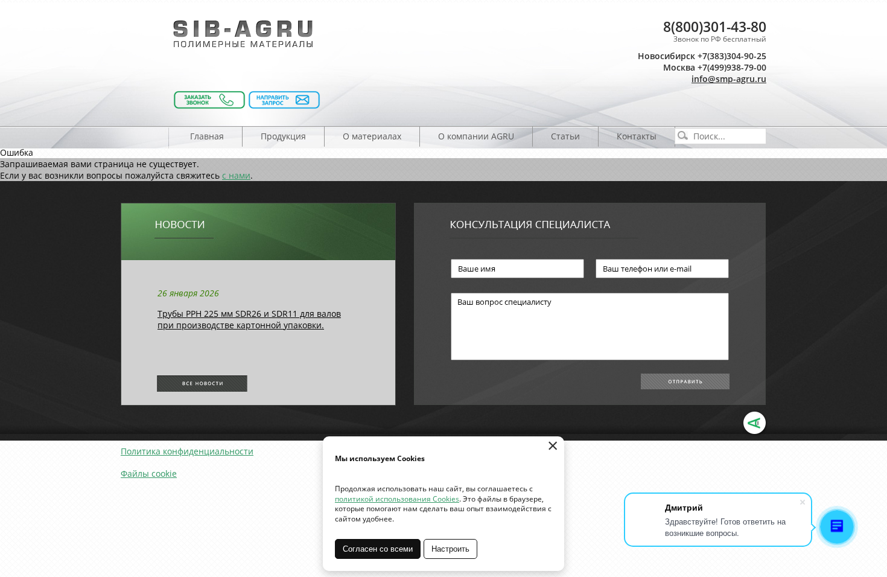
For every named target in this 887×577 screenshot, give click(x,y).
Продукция (283, 136)
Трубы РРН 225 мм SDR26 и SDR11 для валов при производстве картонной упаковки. (249, 319)
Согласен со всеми (378, 548)
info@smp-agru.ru (728, 78)
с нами (236, 175)
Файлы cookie (149, 473)
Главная (207, 136)
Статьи (565, 136)
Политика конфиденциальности (187, 451)
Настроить (450, 548)
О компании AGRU (476, 136)
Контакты (637, 136)
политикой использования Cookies (397, 499)
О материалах (372, 136)
